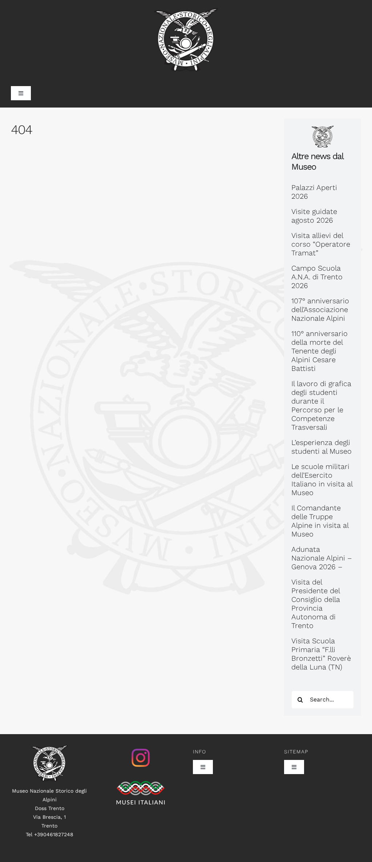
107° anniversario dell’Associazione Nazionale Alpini (320, 309)
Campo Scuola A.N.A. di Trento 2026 (317, 277)
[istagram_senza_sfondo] (140, 748)
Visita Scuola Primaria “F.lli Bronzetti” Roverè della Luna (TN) (321, 653)
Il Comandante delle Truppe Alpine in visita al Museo (319, 520)
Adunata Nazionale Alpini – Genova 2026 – (321, 558)
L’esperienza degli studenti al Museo (321, 447)
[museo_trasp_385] (186, 11)
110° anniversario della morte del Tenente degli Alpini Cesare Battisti (319, 351)
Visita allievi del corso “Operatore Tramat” (320, 244)
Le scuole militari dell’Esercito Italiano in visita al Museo (321, 479)
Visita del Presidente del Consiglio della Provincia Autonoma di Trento (315, 604)
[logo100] (49, 748)
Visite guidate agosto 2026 (314, 215)
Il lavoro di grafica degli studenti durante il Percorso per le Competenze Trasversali (321, 405)
